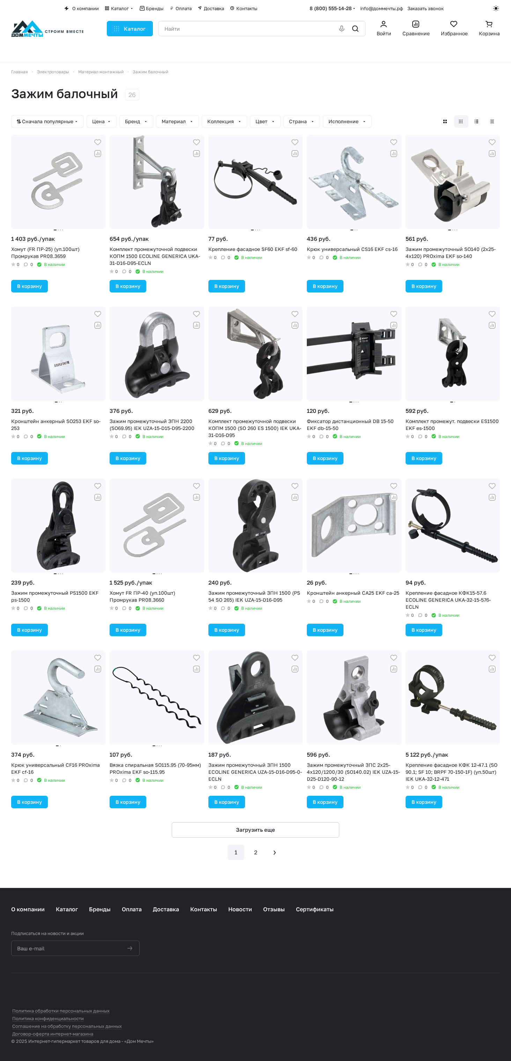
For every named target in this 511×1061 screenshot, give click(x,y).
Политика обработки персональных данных (61, 1011)
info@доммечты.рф (381, 8)
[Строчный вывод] (477, 121)
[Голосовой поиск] (342, 28)
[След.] (275, 852)
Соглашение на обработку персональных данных (67, 1026)
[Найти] (355, 28)
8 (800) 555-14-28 (331, 8)
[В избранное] (97, 142)
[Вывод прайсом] (493, 121)
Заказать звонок (425, 8)
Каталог (67, 909)
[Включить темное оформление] (496, 8)
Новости (240, 909)
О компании (28, 909)
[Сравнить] (97, 153)
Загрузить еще (255, 829)
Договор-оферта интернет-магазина (52, 1034)
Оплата (132, 909)
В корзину (29, 286)
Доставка (166, 909)
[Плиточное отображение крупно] (445, 121)
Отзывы (274, 909)
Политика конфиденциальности (48, 1018)
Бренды (100, 909)
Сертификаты (315, 909)
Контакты (203, 909)
